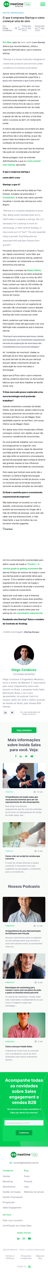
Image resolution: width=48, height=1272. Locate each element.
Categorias (8, 1170)
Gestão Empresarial (12, 1197)
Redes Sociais (24, 1233)
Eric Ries (7, 42)
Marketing (8, 1181)
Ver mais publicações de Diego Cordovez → (30, 713)
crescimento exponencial (29, 613)
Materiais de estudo (34, 1192)
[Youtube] (29, 1238)
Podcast (28, 1181)
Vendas (6, 1176)
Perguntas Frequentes (26, 1257)
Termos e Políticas (9, 1257)
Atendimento (9, 1186)
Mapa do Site (40, 1257)
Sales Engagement (12, 1207)
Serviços (7, 1215)
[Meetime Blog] (17, 4)
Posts (27, 1176)
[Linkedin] (18, 1238)
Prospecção (9, 1202)
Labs (26, 1186)
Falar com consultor (13, 1220)
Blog (26, 1170)
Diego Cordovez (7, 29)
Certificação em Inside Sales (17, 1225)
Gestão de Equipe (12, 1192)
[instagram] (24, 1238)
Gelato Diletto (34, 270)
